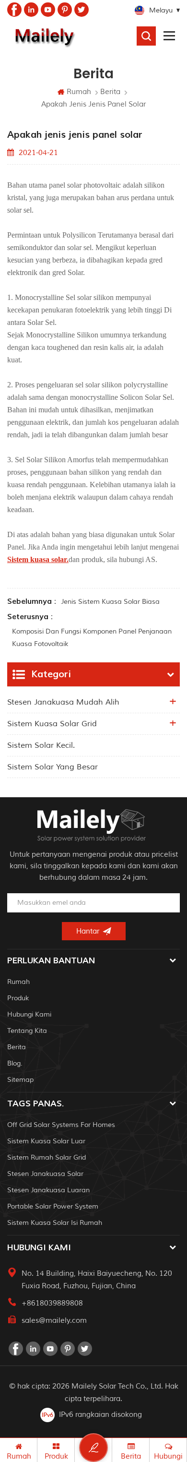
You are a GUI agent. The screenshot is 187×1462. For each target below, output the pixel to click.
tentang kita (27, 1031)
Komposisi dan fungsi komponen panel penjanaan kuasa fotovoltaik (92, 637)
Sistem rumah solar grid (46, 1157)
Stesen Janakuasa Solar (45, 1174)
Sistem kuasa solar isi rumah (54, 1223)
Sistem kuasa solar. (38, 559)
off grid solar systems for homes (61, 1125)
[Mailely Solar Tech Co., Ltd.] (43, 36)
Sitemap (20, 1080)
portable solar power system (52, 1206)
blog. (15, 1063)
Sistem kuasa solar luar (46, 1141)
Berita (110, 91)
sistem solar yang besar (52, 767)
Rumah (79, 91)
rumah (18, 982)
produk (18, 998)
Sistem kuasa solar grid (52, 724)
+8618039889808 (52, 1303)
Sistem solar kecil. (41, 745)
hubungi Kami (29, 1014)
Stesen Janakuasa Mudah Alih (63, 702)
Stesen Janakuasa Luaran (48, 1190)
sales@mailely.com (54, 1320)
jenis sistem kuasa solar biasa (110, 602)
